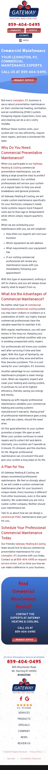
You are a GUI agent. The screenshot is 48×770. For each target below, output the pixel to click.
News (24, 737)
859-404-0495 (24, 25)
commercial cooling (26, 309)
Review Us (24, 743)
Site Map (11, 759)
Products (24, 719)
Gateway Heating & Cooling (31, 544)
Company (24, 731)
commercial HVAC (11, 517)
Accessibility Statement (30, 759)
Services (24, 713)
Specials (24, 725)
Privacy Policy (36, 752)
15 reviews (26, 708)
